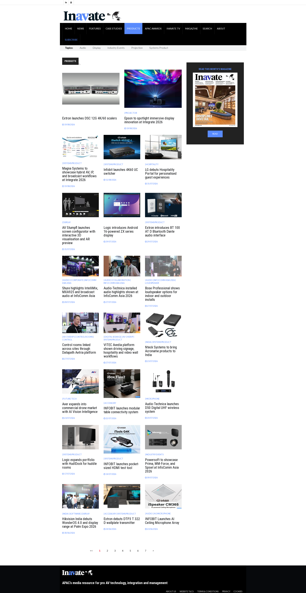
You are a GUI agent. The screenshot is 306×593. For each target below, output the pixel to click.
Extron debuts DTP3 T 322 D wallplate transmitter (122, 521)
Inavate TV (173, 28)
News (80, 28)
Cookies (237, 591)
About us (171, 591)
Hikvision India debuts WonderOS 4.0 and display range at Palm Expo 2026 (80, 523)
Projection (137, 47)
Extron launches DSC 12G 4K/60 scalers (89, 118)
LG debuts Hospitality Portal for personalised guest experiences (161, 173)
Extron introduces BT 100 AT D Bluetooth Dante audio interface (162, 231)
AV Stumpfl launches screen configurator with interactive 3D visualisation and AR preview (78, 235)
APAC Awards (153, 28)
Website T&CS (186, 591)
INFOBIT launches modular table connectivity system (122, 410)
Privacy (226, 591)
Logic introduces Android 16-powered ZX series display (121, 231)
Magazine (191, 28)
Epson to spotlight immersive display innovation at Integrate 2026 (149, 120)
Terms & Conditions (208, 591)
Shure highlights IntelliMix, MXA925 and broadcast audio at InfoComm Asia (80, 292)
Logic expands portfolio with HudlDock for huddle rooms (79, 463)
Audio (83, 47)
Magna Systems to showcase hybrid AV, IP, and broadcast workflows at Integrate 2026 (79, 174)
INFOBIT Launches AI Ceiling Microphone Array (162, 521)
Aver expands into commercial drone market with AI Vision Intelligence (80, 408)
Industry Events (116, 47)
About (221, 28)
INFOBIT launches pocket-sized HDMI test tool (121, 466)
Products (133, 28)
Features (95, 28)
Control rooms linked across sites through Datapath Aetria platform (79, 348)
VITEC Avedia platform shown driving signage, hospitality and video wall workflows (121, 350)
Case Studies (114, 28)
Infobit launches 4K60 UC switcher (121, 171)
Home (68, 28)
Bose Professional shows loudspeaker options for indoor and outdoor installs (162, 294)
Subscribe (71, 39)
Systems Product (158, 47)
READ (215, 134)
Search (207, 28)
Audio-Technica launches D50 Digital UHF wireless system (162, 408)
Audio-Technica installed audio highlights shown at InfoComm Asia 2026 (121, 292)
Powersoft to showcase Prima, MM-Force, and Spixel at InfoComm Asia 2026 (162, 465)
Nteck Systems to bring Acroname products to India (161, 351)
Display (97, 47)
